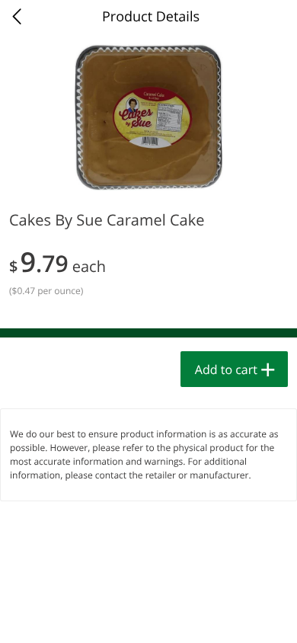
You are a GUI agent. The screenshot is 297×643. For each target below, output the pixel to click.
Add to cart (226, 369)
